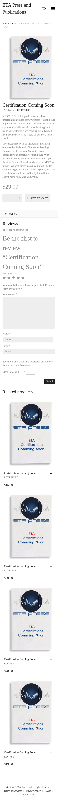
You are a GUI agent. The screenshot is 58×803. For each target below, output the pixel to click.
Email (6, 346)
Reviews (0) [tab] (10, 213)
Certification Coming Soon (20, 473)
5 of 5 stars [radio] (23, 279)
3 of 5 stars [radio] (14, 279)
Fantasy (17, 23)
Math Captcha (10, 372)
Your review (10, 294)
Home (5, 23)
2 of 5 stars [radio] (9, 279)
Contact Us (29, 794)
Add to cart (39, 198)
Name (7, 333)
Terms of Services (13, 790)
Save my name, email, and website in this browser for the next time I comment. (28, 363)
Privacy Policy (33, 790)
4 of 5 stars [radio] (19, 279)
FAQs (48, 790)
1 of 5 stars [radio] (5, 279)
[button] (52, 473)
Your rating (11, 273)
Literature (23, 110)
